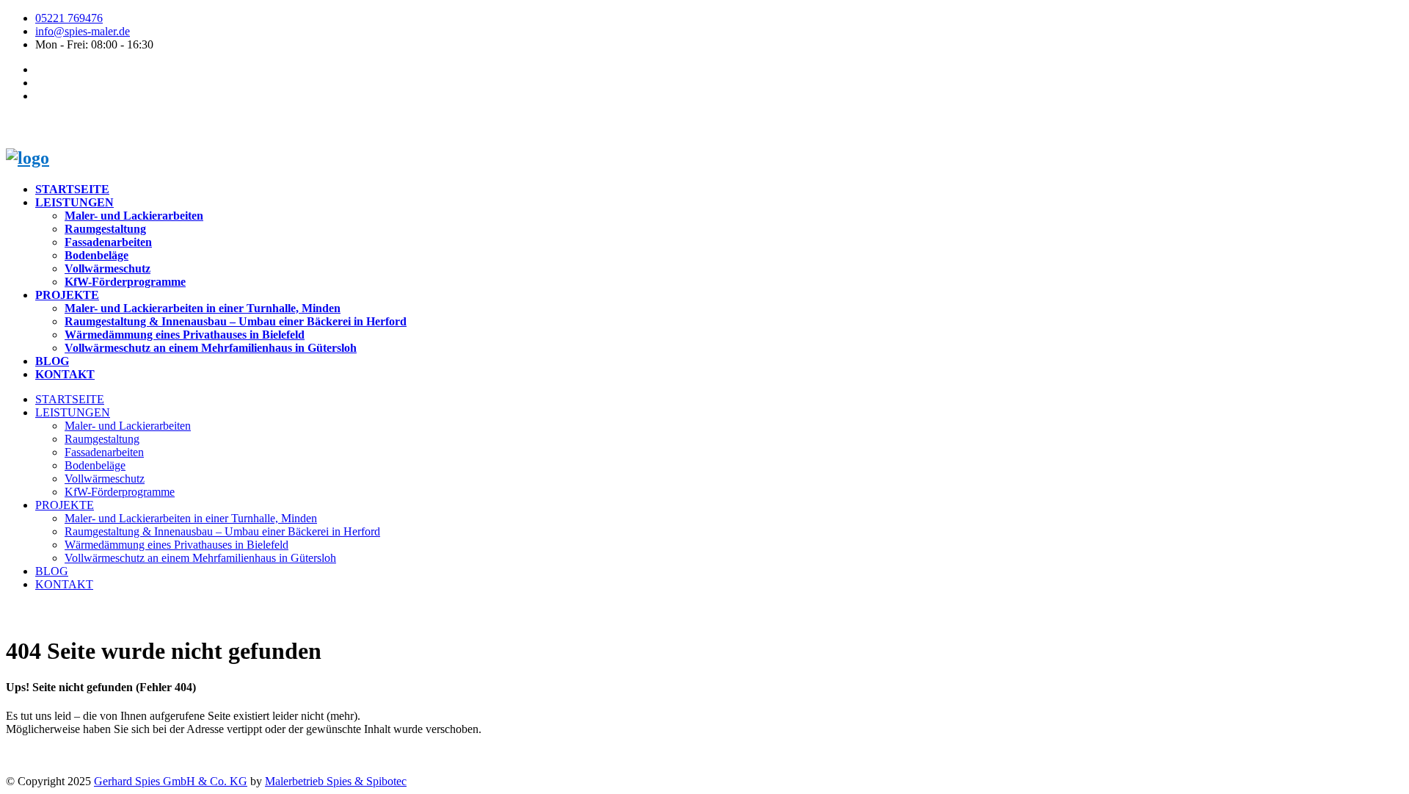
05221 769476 (69, 18)
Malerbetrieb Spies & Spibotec (336, 781)
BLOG (52, 361)
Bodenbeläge (96, 255)
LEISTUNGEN (74, 202)
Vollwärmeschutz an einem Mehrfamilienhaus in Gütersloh (211, 348)
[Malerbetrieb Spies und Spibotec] (27, 157)
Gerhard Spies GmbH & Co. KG (170, 781)
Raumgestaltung (105, 229)
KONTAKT (65, 374)
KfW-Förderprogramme (125, 281)
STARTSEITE (72, 189)
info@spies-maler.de (82, 31)
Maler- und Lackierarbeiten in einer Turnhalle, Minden (203, 308)
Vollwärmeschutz (107, 268)
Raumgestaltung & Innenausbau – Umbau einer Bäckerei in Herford (236, 321)
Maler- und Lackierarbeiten (134, 215)
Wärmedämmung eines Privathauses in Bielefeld (185, 334)
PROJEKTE (67, 295)
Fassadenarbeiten (108, 242)
